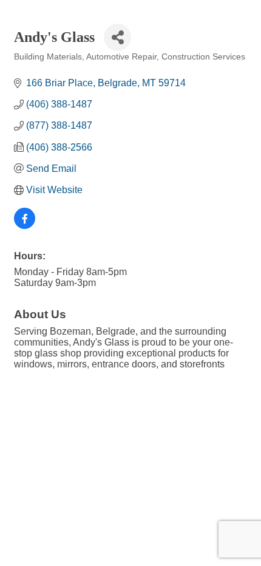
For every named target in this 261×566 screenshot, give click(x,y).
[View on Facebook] (24, 225)
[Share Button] (117, 37)
